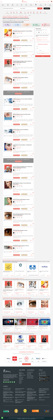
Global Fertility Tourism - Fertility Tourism (7, 400)
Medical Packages (8, 15)
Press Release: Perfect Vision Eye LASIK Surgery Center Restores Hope (20, 343)
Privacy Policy (38, 53)
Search (40, 8)
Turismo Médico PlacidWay (7, 389)
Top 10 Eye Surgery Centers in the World (20, 326)
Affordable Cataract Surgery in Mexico (19, 290)
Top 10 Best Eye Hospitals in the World (7, 343)
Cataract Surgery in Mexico (19, 309)
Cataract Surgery (21, 15)
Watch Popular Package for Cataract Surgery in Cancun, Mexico (32, 326)
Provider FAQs (21, 379)
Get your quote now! (18, 93)
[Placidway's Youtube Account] (8, 382)
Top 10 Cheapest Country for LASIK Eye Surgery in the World (44, 343)
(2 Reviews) (43, 274)
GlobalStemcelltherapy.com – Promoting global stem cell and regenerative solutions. (31, 398)
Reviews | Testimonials (30, 375)
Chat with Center (16, 40)
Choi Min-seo (17, 20)
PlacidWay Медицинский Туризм (19, 388)
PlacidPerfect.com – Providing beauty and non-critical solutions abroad (20, 395)
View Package (24, 40)
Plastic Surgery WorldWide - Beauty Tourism (20, 397)
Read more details (16, 37)
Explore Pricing (29, 374)
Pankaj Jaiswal (27, 20)
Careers (20, 380)
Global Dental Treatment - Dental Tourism (19, 400)
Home (4, 15)
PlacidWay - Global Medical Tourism (44, 388)
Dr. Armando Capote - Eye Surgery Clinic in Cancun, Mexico (8, 271)
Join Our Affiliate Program (21, 373)
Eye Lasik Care (15, 15)
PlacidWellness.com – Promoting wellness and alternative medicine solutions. (8, 395)
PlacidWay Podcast (29, 388)
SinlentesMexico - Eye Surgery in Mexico (31, 271)
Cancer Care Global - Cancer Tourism (8, 401)
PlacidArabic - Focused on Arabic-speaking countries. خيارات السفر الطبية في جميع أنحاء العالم (32, 395)
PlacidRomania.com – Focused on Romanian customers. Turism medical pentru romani (8, 392)
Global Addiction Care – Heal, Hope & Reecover (32, 400)
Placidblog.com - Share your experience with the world (43, 392)
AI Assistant (47, 8)
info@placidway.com (43, 373)
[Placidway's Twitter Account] (6, 382)
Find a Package (29, 373)
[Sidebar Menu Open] (1, 1)
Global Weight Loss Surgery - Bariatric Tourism (44, 397)
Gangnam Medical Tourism (30, 389)
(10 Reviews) (7, 274)
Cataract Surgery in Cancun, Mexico (8, 309)
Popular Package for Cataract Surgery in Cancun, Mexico (32, 290)
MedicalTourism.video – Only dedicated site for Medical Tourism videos (8, 397)
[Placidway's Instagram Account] (12, 382)
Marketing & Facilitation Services (22, 375)
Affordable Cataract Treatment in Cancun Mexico (44, 290)
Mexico (26, 15)
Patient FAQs (21, 378)
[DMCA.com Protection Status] (25, 411)
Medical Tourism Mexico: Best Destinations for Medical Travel (43, 326)
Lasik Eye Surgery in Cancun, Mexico (32, 309)
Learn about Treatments (30, 376)
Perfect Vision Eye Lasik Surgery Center (43, 271)
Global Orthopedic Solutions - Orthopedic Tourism (19, 402)
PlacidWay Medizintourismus (7, 388)
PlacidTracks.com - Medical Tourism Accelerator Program (44, 390)
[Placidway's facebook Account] (4, 382)
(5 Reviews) (19, 274)
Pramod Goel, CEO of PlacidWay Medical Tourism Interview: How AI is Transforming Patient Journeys (8, 326)
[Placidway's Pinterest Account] (10, 382)
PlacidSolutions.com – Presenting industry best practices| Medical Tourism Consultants (31, 392)
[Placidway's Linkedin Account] (14, 382)
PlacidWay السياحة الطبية (18, 389)
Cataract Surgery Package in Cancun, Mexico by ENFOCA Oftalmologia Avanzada (8, 290)
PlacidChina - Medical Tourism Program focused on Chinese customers (20, 392)
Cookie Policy (43, 53)
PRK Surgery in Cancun (42, 309)
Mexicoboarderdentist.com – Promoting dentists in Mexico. (44, 395)
